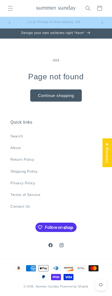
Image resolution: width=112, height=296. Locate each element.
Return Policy (22, 159)
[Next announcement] (102, 22)
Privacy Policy (22, 183)
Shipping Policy (24, 171)
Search (16, 136)
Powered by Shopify (74, 286)
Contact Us (20, 206)
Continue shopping (56, 95)
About (15, 148)
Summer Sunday (47, 286)
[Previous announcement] (9, 22)
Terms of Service (25, 195)
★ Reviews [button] (107, 153)
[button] (10, 8)
